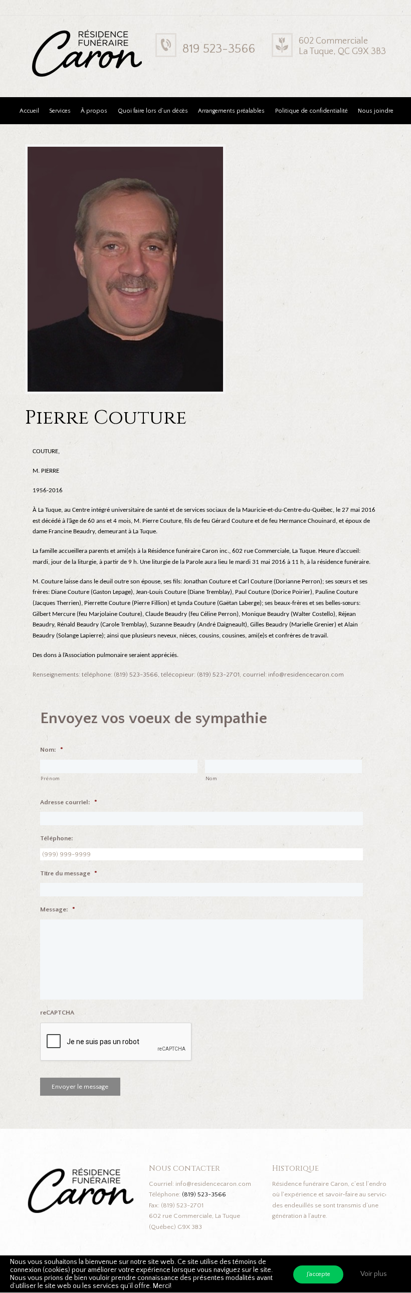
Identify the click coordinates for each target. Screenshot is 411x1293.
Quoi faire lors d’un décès (153, 111)
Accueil (29, 111)
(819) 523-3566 (204, 1194)
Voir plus (373, 1274)
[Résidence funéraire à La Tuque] (149, 36)
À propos (94, 111)
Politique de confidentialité (311, 111)
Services (60, 111)
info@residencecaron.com (213, 1183)
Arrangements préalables (231, 111)
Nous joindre (375, 111)
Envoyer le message (80, 1086)
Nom (212, 779)
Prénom (50, 779)
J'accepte (318, 1274)
